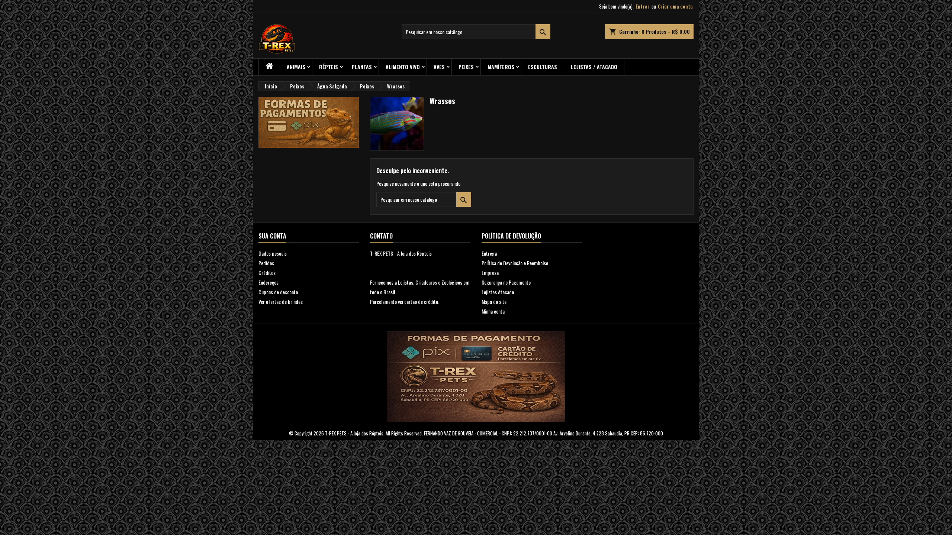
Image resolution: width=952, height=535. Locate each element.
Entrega (489, 253)
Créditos (267, 272)
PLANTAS (362, 67)
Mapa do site (494, 301)
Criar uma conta (675, 6)
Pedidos (266, 263)
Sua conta (272, 235)
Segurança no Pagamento (506, 282)
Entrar (643, 6)
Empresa (490, 272)
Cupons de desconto (278, 292)
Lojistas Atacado (498, 292)
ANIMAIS (296, 67)
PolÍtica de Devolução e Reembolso (515, 263)
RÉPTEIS (328, 67)
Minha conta (493, 311)
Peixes (466, 67)
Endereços (268, 282)
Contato (381, 235)
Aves (439, 67)
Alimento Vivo (403, 67)
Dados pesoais (272, 253)
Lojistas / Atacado (594, 67)
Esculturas (542, 67)
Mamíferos (501, 67)
